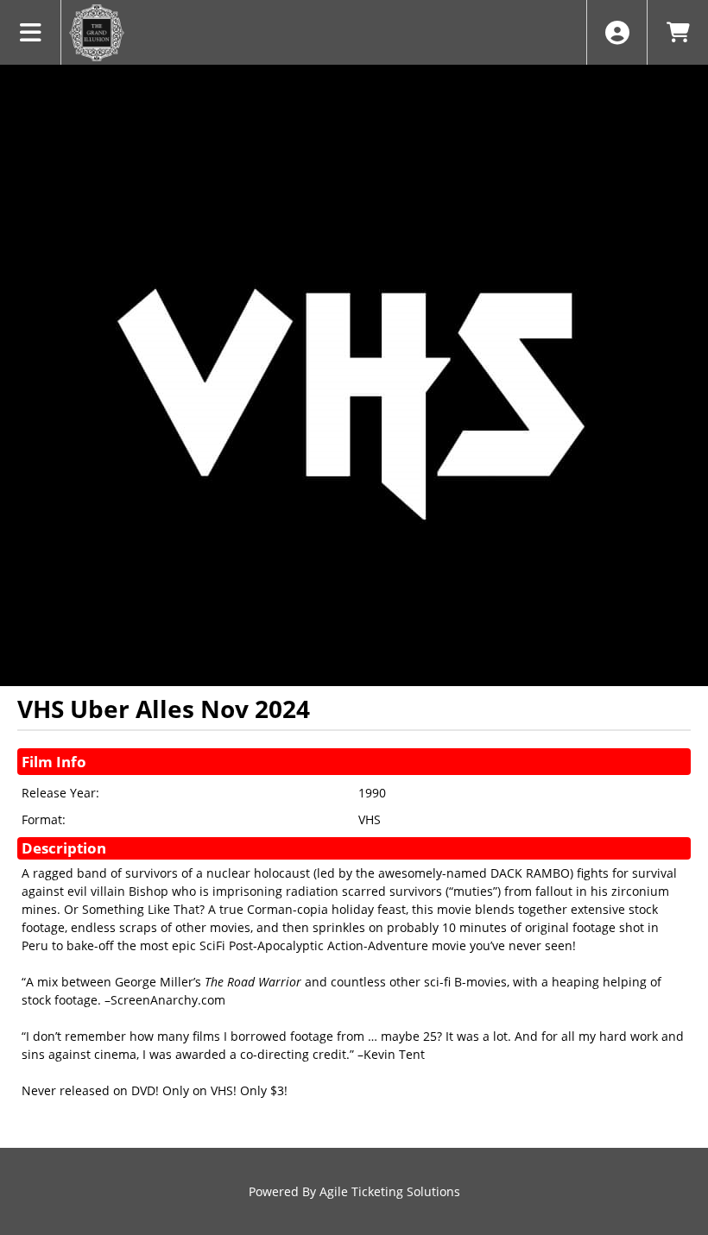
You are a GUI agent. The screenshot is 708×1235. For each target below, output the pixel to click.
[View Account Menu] (617, 32)
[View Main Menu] (30, 32)
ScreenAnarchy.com (168, 1000)
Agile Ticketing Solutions (389, 1191)
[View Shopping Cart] (677, 32)
